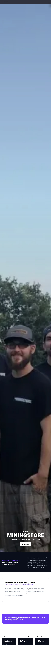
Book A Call (25, 544)
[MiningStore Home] (6, 2)
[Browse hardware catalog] (44, 2)
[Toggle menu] (47, 2)
